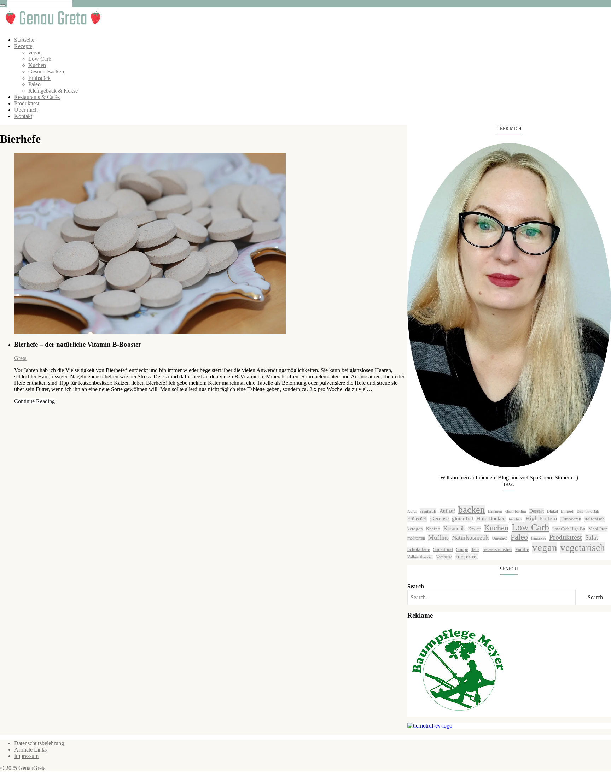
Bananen (495, 511)
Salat (591, 537)
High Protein (541, 518)
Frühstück (39, 78)
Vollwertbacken (420, 557)
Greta (20, 358)
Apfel (412, 511)
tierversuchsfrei (497, 549)
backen (471, 510)
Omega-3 (499, 538)
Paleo (34, 84)
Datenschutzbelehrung (39, 743)
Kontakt (23, 116)
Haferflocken (491, 519)
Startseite (24, 40)
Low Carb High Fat (568, 528)
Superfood (443, 549)
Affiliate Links (30, 750)
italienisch (594, 519)
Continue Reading (34, 401)
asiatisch (428, 511)
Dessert (536, 511)
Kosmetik (454, 528)
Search (415, 586)
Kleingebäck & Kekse (53, 91)
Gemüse (439, 519)
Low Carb (39, 59)
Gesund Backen (46, 72)
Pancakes (538, 538)
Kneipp (433, 528)
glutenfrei (462, 519)
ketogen (415, 528)
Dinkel (552, 511)
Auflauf (447, 511)
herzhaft (515, 519)
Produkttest (26, 103)
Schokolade (418, 549)
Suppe (462, 549)
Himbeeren (570, 519)
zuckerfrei (466, 556)
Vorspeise (444, 556)
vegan (35, 52)
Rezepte (23, 46)
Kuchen (37, 65)
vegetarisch (582, 547)
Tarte (475, 549)
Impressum (26, 756)
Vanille (522, 549)
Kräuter (474, 528)
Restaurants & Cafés (37, 97)
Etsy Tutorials (588, 511)
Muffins (438, 537)
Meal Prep (598, 528)
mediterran (416, 538)
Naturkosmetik (470, 537)
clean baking (515, 511)
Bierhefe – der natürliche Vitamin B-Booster (77, 344)
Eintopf (567, 511)
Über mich (26, 110)
